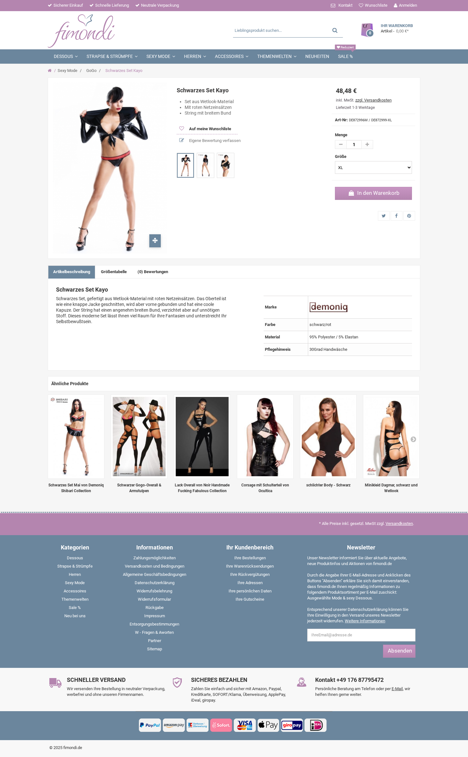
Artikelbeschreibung (71, 271)
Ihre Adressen (250, 582)
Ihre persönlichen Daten (250, 591)
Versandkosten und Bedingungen (154, 566)
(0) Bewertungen (153, 271)
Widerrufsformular (154, 599)
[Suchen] (335, 30)
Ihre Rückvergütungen (250, 574)
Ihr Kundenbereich (249, 547)
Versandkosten (399, 523)
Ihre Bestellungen (250, 557)
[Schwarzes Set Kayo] (185, 165)
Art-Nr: (341, 119)
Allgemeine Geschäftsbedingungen (154, 574)
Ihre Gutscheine (250, 599)
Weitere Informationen (365, 621)
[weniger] (341, 144)
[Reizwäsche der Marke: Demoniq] (328, 306)
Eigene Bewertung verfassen (214, 140)
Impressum (154, 615)
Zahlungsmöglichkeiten (154, 557)
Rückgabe (154, 607)
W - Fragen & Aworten (154, 632)
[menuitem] (75, 559)
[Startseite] (50, 71)
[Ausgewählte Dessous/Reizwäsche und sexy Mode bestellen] (109, 30)
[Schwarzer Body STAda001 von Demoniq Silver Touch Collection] (328, 436)
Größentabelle (114, 271)
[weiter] (413, 439)
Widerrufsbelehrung (154, 591)
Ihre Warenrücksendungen (250, 566)
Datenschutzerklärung (154, 582)
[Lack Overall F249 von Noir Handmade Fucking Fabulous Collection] (202, 436)
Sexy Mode (67, 70)
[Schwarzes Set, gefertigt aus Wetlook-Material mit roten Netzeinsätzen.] (76, 436)
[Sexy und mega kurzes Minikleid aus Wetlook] (391, 436)
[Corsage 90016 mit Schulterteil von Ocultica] (265, 436)
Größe (341, 156)
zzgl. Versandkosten (373, 100)
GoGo (91, 70)
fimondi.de (72, 747)
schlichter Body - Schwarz (328, 485)
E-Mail (397, 688)
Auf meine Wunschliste (209, 128)
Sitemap (154, 649)
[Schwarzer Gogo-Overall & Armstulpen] (139, 436)
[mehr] (367, 144)
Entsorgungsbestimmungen (154, 624)
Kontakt (345, 5)
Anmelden (408, 5)
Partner (154, 640)
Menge (341, 134)
